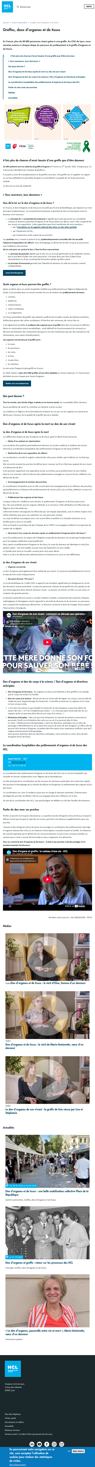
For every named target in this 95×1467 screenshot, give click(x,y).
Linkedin (32, 1444)
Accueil (6, 23)
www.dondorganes (14, 273)
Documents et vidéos (14, 1422)
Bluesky (61, 1444)
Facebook (46, 1444)
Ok (69, 1451)
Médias (11, 93)
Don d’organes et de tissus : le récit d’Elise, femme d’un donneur (48, 983)
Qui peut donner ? (16, 66)
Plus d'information (18, 1465)
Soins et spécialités (19, 23)
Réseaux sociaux (12, 1430)
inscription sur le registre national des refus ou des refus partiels (47, 227)
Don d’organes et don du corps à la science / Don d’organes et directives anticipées (46, 77)
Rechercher (25, 7)
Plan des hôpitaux (13, 1414)
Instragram (54, 1444)
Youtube (39, 1444)
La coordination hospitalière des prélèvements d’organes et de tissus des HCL (44, 82)
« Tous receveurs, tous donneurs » (24, 61)
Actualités (12, 98)
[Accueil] (7, 6)
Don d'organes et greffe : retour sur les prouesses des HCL (39, 1262)
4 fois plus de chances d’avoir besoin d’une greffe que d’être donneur (42, 56)
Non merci (78, 1451)
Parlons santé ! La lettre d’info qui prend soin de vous (28, 1434)
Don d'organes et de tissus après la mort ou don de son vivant (37, 72)
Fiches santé (10, 1418)
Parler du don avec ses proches (22, 87)
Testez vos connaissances (17, 383)
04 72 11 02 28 (18, 762)
